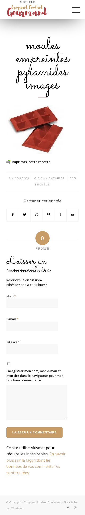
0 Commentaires (49, 178)
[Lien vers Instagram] (75, 507)
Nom (11, 296)
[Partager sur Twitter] (25, 214)
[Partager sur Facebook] (13, 214)
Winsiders (17, 508)
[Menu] (72, 9)
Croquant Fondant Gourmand (42, 502)
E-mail (12, 319)
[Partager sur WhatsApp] (36, 214)
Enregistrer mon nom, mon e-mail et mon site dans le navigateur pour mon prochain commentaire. (34, 375)
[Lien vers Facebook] (68, 507)
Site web (12, 342)
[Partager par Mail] (72, 214)
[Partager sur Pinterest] (49, 214)
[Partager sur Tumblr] (61, 214)
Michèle (42, 184)
